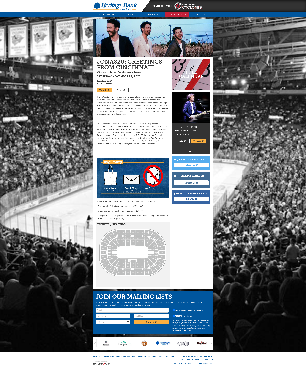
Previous (94, 343)
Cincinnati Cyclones (188, 6)
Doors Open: (102, 81)
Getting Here (152, 14)
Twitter (197, 14)
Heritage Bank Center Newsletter (189, 310)
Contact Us (152, 356)
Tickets (103, 90)
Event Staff (97, 356)
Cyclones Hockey (176, 14)
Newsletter (183, 316)
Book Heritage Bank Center (125, 356)
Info (181, 141)
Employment (141, 356)
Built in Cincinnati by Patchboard (101, 363)
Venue (128, 14)
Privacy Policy (169, 356)
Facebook (201, 14)
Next (211, 343)
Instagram (204, 14)
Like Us (190, 199)
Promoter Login (108, 356)
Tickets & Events (104, 14)
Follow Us (190, 165)
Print (120, 90)
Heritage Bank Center (115, 6)
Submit (150, 322)
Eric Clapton (191, 107)
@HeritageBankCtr (190, 159)
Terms (160, 356)
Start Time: (101, 84)
